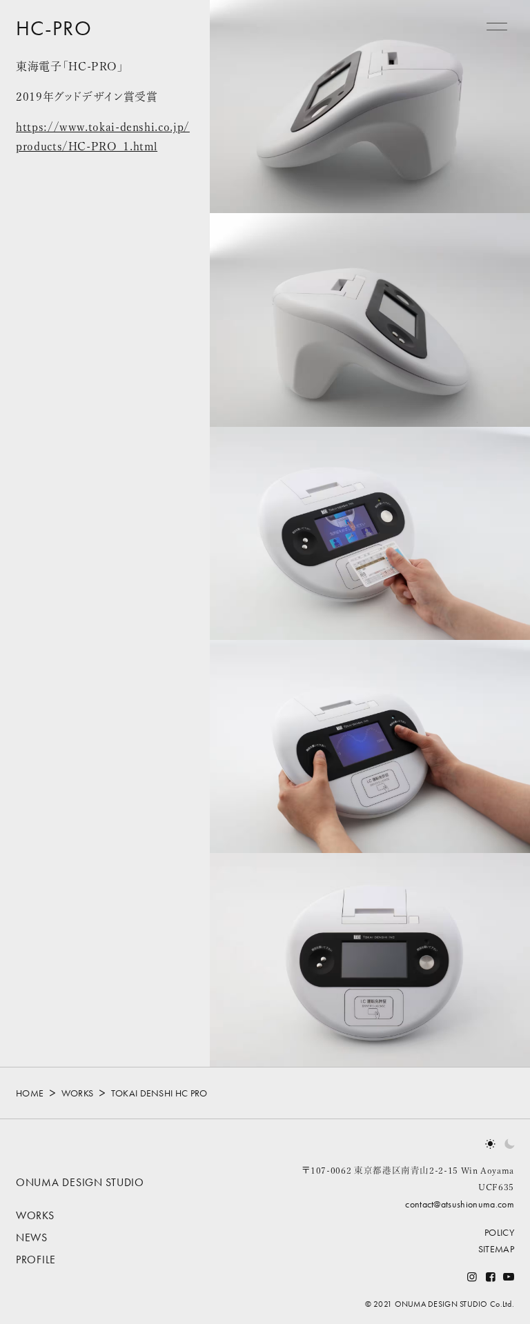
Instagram (472, 1276)
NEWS (32, 1237)
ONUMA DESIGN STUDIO (80, 1182)
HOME (29, 1093)
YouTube (508, 1276)
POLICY (499, 1232)
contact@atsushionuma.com (459, 1204)
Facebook (489, 1276)
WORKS (76, 1093)
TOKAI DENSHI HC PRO (157, 1093)
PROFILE (36, 1259)
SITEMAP (496, 1249)
